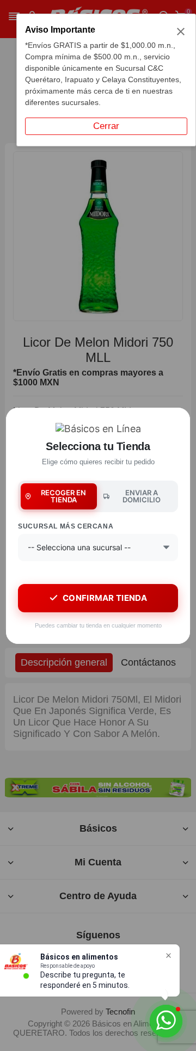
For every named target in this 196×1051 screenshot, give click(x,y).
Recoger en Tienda (63, 496)
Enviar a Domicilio (141, 496)
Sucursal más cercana (65, 526)
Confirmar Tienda (105, 598)
